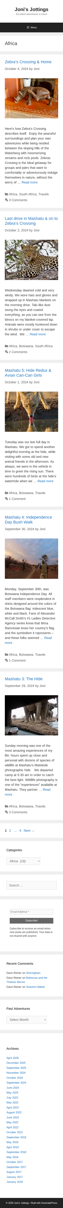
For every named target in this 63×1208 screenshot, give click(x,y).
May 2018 (12, 1157)
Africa (13, 194)
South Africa (28, 194)
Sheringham (33, 972)
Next (29, 830)
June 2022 (12, 1117)
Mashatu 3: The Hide (24, 679)
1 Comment (17, 499)
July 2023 (12, 1097)
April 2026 (12, 1058)
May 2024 (12, 1092)
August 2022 (13, 1112)
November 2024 (16, 1072)
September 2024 (16, 1082)
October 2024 (14, 1077)
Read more (30, 182)
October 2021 (14, 1132)
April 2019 (12, 1147)
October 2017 (14, 1162)
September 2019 (16, 1137)
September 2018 (16, 1152)
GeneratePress (49, 1202)
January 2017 (14, 1177)
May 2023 (12, 1102)
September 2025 (16, 1067)
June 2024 (12, 1087)
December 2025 (16, 1062)
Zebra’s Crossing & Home (28, 62)
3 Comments (18, 200)
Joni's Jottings (31, 9)
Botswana (26, 346)
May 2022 (12, 1122)
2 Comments (18, 352)
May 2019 (12, 1142)
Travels (43, 194)
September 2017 (16, 1167)
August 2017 (13, 1172)
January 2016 (14, 1181)
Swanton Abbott (35, 986)
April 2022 (12, 1127)
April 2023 (12, 1107)
